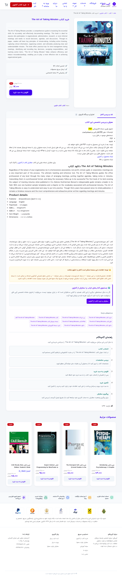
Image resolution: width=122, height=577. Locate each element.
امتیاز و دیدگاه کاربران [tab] (85, 114)
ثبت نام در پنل (54, 538)
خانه (114, 13)
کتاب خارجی (103, 13)
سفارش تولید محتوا (82, 542)
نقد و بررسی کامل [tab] (106, 114)
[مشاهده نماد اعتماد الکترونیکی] (61, 511)
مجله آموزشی (84, 546)
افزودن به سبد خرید (20, 92)
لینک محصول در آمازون (105, 156)
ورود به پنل (55, 542)
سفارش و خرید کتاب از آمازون (98, 301)
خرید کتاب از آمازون (82, 538)
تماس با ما (85, 554)
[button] (108, 25)
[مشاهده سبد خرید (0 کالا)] (6, 4)
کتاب (110, 13)
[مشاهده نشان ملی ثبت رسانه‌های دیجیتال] (47, 511)
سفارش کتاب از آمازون (25, 162)
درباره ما (85, 550)
